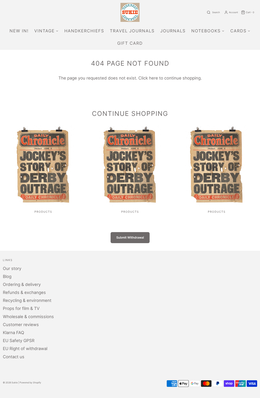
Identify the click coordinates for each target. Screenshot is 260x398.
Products (43, 211)
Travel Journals (132, 30)
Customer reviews (21, 324)
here (153, 78)
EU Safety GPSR (18, 340)
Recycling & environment (27, 300)
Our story (12, 268)
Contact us (13, 356)
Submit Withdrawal (130, 237)
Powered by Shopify (30, 382)
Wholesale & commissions (28, 316)
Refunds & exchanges (24, 292)
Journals (173, 30)
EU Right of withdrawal (25, 348)
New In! (19, 30)
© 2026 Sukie (10, 382)
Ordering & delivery (22, 284)
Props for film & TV (21, 308)
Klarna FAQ (13, 332)
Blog (7, 276)
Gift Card (130, 43)
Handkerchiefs (84, 30)
